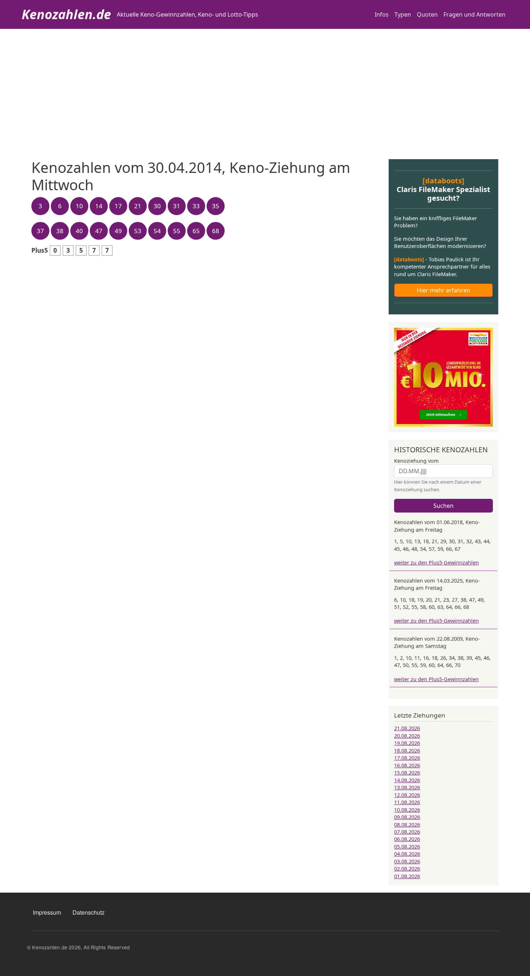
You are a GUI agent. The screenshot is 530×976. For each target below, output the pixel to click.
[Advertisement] (265, 83)
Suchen (443, 506)
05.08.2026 (407, 846)
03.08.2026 (407, 861)
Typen (402, 14)
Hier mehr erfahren (443, 290)
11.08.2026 (407, 802)
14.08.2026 (407, 780)
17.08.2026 (407, 757)
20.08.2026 (407, 735)
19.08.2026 (407, 742)
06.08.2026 (407, 838)
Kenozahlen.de (66, 14)
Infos (382, 14)
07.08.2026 (407, 831)
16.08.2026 (407, 765)
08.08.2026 (407, 824)
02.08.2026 (407, 868)
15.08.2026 (407, 772)
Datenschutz (88, 912)
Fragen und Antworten (474, 14)
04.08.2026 (407, 853)
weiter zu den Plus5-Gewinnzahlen (436, 562)
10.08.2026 (407, 809)
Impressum (47, 912)
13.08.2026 (407, 787)
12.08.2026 (407, 794)
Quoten (427, 14)
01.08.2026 (407, 876)
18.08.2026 (407, 750)
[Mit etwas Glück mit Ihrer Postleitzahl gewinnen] (443, 376)
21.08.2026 (407, 728)
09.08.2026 (407, 816)
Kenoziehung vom (416, 460)
